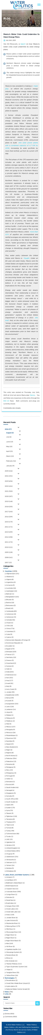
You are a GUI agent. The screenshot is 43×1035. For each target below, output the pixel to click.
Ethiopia (9, 651)
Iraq (7, 680)
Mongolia (9, 729)
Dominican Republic (13, 643)
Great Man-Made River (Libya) (17, 983)
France (8, 654)
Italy (7, 686)
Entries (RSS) (9, 1013)
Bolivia (8, 602)
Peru (8, 770)
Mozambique (10, 735)
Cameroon (10, 614)
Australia (9, 588)
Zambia (9, 868)
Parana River (10, 955)
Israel (8, 683)
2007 (8, 562)
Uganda (9, 842)
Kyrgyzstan (10, 704)
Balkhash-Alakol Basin (14, 883)
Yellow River (10, 975)
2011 (8, 542)
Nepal (8, 744)
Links (7, 994)
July (8, 437)
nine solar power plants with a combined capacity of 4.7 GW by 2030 (21, 145)
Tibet (8, 825)
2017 (8, 511)
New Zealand (11, 747)
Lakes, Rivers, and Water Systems (17, 875)
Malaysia (9, 718)
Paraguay (9, 767)
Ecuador (9, 646)
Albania (9, 576)
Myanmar (9, 738)
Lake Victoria (10, 920)
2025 (8, 471)
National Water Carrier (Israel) (16, 989)
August (10, 433)
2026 (8, 429)
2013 (8, 532)
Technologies (9, 978)
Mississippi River (12, 932)
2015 (8, 522)
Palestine (9, 761)
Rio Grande (10, 961)
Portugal (9, 776)
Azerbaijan (10, 591)
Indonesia (9, 675)
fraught (26, 258)
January (10, 466)
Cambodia (10, 611)
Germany (9, 657)
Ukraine (9, 845)
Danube (9, 897)
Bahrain (9, 594)
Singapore (10, 793)
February (11, 461)
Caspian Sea (10, 889)
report (23, 44)
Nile (7, 943)
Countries (8, 571)
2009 (8, 552)
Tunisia (8, 828)
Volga (8, 969)
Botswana (9, 605)
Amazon (9, 877)
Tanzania (9, 819)
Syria (8, 810)
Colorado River (11, 891)
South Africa (10, 799)
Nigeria (8, 753)
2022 (8, 486)
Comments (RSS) (11, 1016)
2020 (8, 496)
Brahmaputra (11, 886)
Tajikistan (9, 816)
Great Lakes (10, 909)
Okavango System (12, 952)
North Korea (10, 755)
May (9, 446)
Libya (8, 712)
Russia (8, 784)
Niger (8, 750)
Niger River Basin (12, 940)
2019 (8, 501)
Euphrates (10, 903)
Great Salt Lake (11, 912)
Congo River (10, 894)
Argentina (9, 582)
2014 (8, 527)
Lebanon (9, 709)
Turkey (8, 831)
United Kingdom (12, 848)
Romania (9, 781)
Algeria (8, 579)
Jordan (8, 692)
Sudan (8, 807)
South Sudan (10, 802)
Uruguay (9, 854)
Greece (8, 660)
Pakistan (9, 758)
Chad (8, 623)
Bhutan (8, 599)
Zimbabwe (10, 871)
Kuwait (8, 701)
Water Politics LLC (17, 1025)
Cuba (8, 634)
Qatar (8, 779)
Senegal (9, 790)
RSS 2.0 (6, 401)
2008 (8, 557)
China (8, 628)
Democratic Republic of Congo (17, 640)
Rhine (8, 958)
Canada (9, 620)
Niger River (10, 935)
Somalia (9, 796)
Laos (8, 706)
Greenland (10, 663)
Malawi (8, 715)
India (8, 672)
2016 (8, 517)
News (7, 992)
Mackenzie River (12, 923)
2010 (8, 547)
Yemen (8, 865)
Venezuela (10, 859)
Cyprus (8, 637)
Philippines (10, 773)
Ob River (9, 946)
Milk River (9, 929)
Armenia (9, 585)
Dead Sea (9, 900)
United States (11, 851)
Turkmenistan (11, 833)
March (10, 456)
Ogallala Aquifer (12, 949)
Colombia (9, 631)
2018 (8, 506)
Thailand (9, 822)
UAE (7, 839)
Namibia (9, 741)
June (9, 442)
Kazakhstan (10, 695)
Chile (8, 625)
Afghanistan (10, 573)
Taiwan (8, 813)
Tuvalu (8, 836)
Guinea (8, 666)
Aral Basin (10, 880)
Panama (9, 764)
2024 (8, 476)
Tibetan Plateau (12, 964)
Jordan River (10, 917)
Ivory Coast (10, 689)
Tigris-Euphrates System (15, 967)
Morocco (9, 732)
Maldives (9, 721)
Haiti (8, 669)
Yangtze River (11, 972)
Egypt (8, 649)
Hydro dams (10, 986)
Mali (7, 724)
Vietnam (9, 862)
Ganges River (11, 906)
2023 (8, 481)
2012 (8, 537)
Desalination (10, 980)
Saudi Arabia (10, 787)
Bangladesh (10, 597)
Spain (8, 805)
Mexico (32, 395)
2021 (8, 491)
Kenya (8, 698)
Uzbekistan (10, 856)
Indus (8, 914)
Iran (7, 678)
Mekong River (11, 926)
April (9, 451)
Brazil (8, 608)
